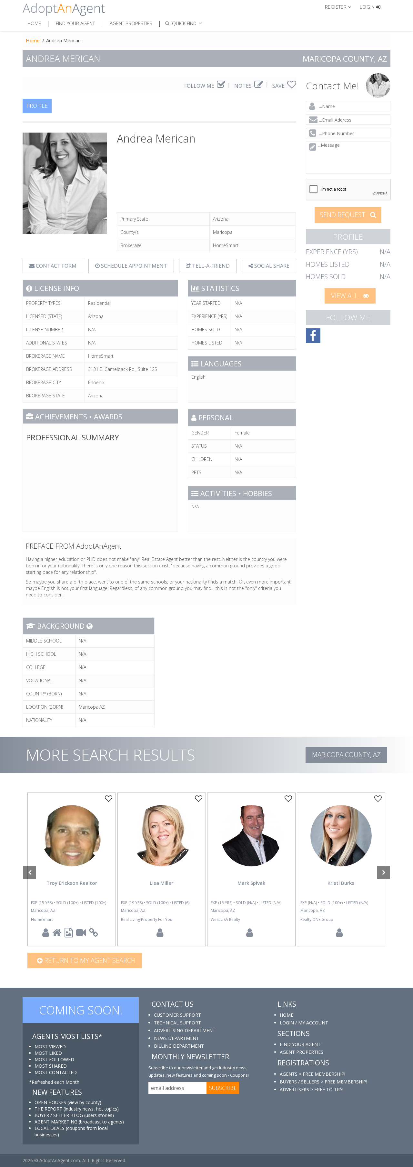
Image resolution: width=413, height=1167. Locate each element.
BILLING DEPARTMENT (179, 1046)
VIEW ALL (345, 295)
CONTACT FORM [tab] (55, 265)
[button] (341, 6)
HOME (286, 1015)
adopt (72, 841)
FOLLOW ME (200, 85)
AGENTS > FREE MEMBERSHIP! (312, 1074)
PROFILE (37, 105)
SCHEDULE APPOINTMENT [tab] (133, 265)
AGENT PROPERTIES (301, 1052)
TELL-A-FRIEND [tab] (210, 265)
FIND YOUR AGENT (300, 1044)
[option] (71, 869)
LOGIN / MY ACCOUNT (304, 1023)
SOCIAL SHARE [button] (271, 265)
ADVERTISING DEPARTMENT (185, 1030)
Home (34, 23)
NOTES (243, 85)
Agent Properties (131, 23)
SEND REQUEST (343, 214)
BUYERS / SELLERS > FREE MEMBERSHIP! (323, 1082)
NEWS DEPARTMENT (176, 1038)
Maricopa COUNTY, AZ (346, 754)
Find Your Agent (75, 23)
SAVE (279, 85)
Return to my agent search (89, 960)
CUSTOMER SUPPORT (177, 1015)
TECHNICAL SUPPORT (177, 1023)
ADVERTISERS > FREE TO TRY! (311, 1089)
